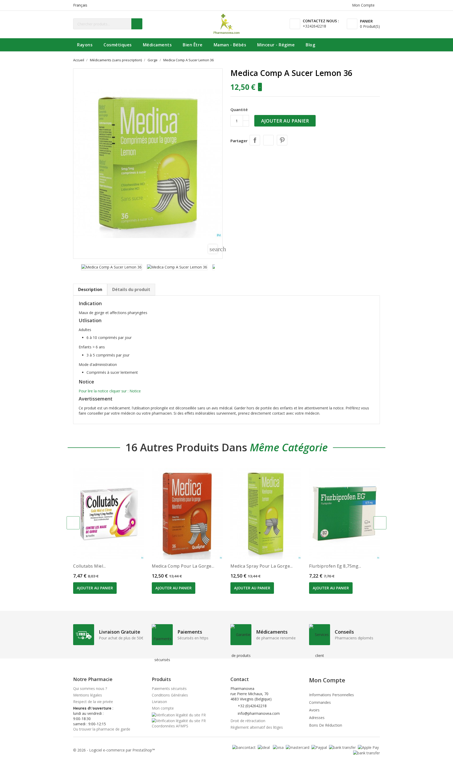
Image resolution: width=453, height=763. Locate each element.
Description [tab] (90, 289)
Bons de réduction (325, 725)
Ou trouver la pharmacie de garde (101, 729)
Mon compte (163, 708)
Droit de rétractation (247, 720)
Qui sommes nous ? (90, 688)
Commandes (320, 702)
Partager (255, 140)
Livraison (159, 701)
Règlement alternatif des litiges (256, 727)
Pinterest (282, 140)
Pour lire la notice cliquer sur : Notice (110, 390)
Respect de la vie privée (93, 701)
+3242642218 (314, 26)
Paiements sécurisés (169, 688)
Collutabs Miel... (89, 566)
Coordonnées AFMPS (170, 725)
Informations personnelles (331, 694)
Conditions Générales (170, 695)
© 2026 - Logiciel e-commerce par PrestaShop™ (114, 750)
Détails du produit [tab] (131, 289)
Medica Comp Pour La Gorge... (183, 566)
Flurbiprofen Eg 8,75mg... (335, 566)
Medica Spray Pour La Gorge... (261, 566)
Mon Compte (327, 680)
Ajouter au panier (285, 121)
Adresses (317, 717)
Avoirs (314, 709)
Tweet (268, 140)
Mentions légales (87, 695)
